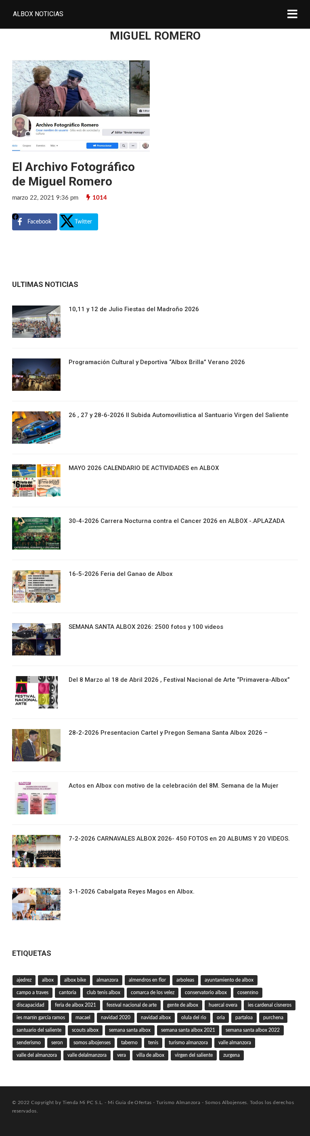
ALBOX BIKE (75, 980)
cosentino (247, 992)
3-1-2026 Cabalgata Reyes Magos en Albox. (132, 891)
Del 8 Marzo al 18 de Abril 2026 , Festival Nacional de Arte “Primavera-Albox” (179, 679)
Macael (82, 1017)
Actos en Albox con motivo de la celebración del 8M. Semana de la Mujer (174, 785)
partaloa (244, 1017)
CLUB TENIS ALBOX (103, 992)
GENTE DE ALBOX (182, 1005)
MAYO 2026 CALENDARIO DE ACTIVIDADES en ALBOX (144, 468)
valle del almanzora (37, 1055)
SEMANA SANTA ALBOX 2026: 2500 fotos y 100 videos (146, 626)
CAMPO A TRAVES (32, 992)
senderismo (29, 1042)
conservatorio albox (206, 992)
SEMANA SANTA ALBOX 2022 (253, 1030)
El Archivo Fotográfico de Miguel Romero (73, 174)
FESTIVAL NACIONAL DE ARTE (132, 1005)
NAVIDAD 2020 (115, 1017)
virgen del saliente (194, 1055)
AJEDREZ (24, 980)
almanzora (107, 980)
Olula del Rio (193, 1017)
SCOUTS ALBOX (85, 1030)
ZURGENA (231, 1055)
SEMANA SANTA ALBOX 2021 (188, 1030)
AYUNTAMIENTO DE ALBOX (229, 980)
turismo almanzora (188, 1042)
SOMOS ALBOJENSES (92, 1042)
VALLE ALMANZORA (234, 1042)
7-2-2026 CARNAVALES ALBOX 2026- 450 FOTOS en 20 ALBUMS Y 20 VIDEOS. (179, 838)
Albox (48, 980)
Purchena (273, 1017)
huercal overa (223, 1005)
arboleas (185, 980)
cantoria (67, 992)
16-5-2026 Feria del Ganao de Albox (121, 573)
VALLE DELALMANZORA (87, 1055)
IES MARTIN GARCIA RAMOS (41, 1017)
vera (121, 1055)
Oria (221, 1017)
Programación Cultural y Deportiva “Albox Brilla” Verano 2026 (157, 362)
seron (57, 1042)
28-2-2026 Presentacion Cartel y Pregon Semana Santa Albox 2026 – (168, 732)
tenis (153, 1042)
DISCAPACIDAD (30, 1005)
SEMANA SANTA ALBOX (130, 1030)
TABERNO (129, 1042)
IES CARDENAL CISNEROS (269, 1005)
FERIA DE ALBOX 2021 (75, 1005)
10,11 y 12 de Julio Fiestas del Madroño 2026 (134, 309)
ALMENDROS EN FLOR (147, 980)
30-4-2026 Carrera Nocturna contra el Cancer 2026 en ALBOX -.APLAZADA (177, 521)
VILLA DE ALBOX (150, 1055)
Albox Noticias (38, 14)
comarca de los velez (152, 992)
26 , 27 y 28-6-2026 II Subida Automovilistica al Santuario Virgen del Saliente (179, 415)
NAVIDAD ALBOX (156, 1017)
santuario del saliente (39, 1030)
